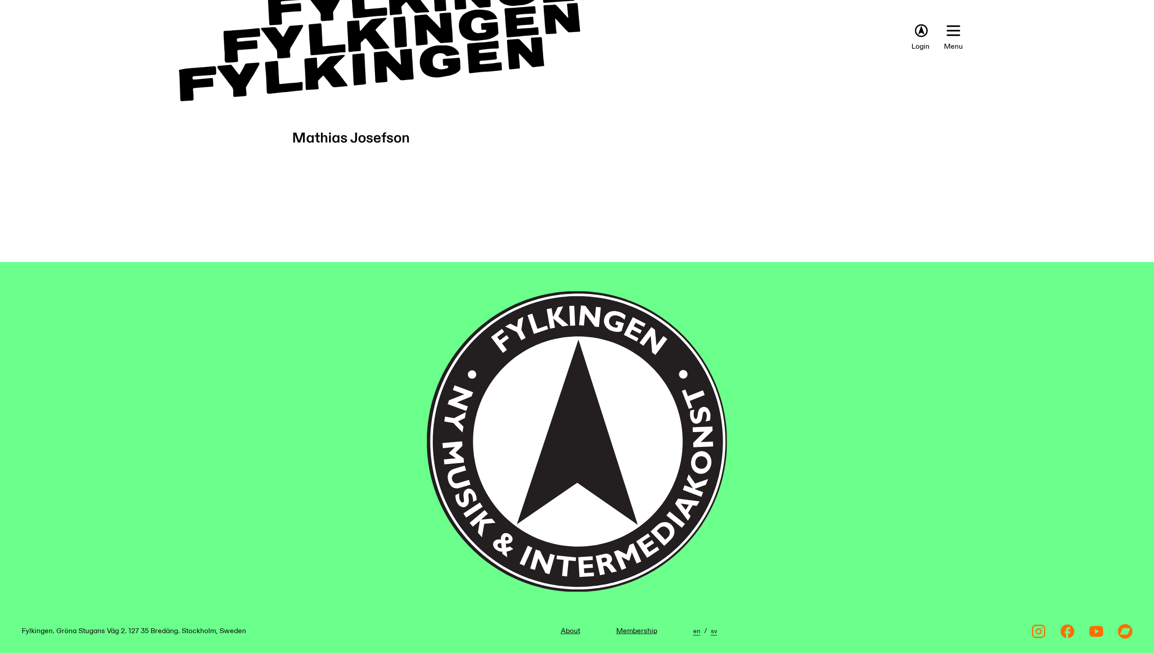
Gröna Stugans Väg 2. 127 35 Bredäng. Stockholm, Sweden (151, 631)
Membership (636, 631)
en (697, 631)
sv (714, 631)
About (570, 631)
